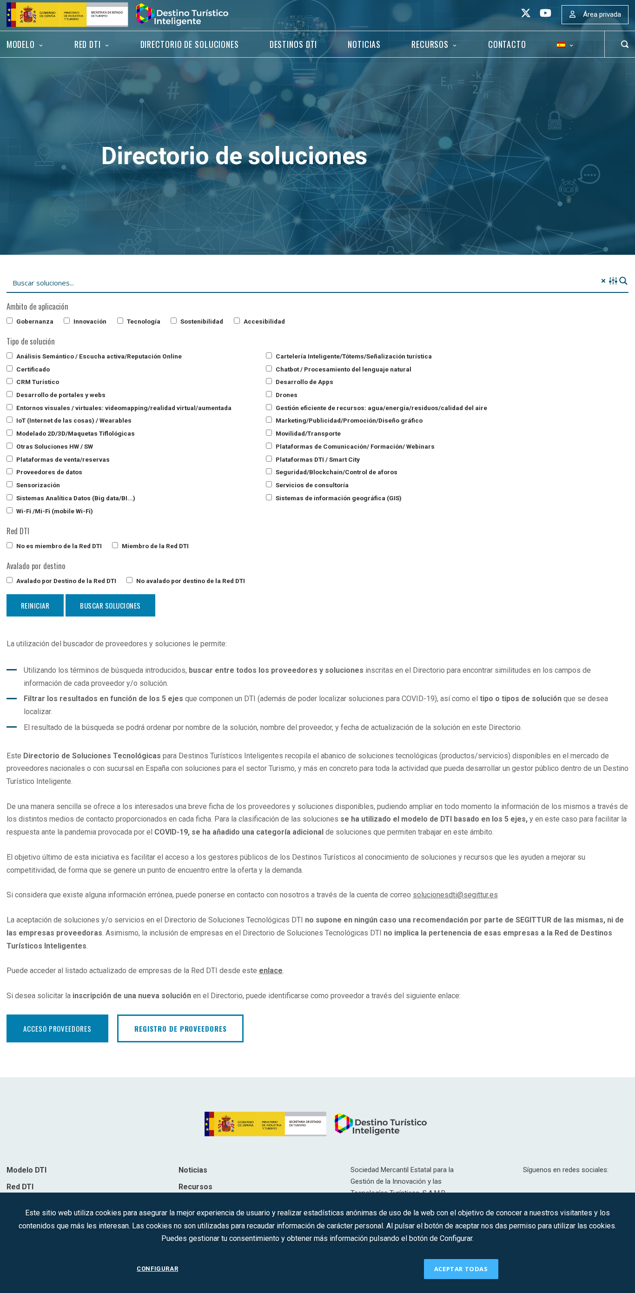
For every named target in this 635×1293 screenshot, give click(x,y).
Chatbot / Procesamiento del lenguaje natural (342, 369)
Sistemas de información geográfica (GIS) (338, 498)
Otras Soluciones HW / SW (54, 446)
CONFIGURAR (157, 1268)
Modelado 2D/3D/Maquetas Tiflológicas (75, 433)
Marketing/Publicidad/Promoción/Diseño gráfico (348, 420)
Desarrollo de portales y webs (60, 394)
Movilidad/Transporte (307, 433)
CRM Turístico (37, 381)
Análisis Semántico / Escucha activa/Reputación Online (98, 356)
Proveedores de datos (48, 472)
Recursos (430, 44)
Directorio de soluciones (189, 44)
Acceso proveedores (57, 1028)
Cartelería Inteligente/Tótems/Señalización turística (353, 356)
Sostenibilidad (201, 321)
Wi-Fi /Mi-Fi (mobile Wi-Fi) (54, 511)
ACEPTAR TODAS (461, 1269)
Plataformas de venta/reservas (62, 459)
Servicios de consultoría (311, 485)
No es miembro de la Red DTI (58, 546)
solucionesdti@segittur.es (455, 894)
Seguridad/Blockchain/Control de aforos (335, 472)
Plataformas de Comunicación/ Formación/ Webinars (354, 446)
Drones (286, 394)
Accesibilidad (263, 321)
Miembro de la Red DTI (154, 546)
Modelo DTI (26, 1170)
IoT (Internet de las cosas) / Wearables (73, 420)
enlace (271, 970)
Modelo (21, 44)
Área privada (602, 14)
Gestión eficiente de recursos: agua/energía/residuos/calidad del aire (380, 407)
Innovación (89, 321)
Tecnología (143, 321)
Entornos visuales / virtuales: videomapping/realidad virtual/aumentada (123, 407)
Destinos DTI (294, 44)
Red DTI (87, 44)
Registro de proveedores (180, 1028)
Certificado (32, 369)
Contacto (507, 44)
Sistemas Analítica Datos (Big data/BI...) (75, 498)
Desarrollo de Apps (303, 381)
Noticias (364, 44)
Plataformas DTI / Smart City (317, 459)
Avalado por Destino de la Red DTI (65, 580)
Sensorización (37, 485)
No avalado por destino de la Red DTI (190, 580)
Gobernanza (34, 321)
